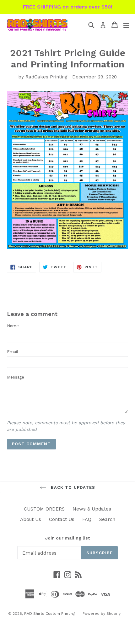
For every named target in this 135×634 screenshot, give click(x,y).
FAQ (86, 519)
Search (107, 519)
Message (15, 377)
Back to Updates (72, 487)
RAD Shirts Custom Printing (49, 613)
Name (13, 325)
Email (12, 351)
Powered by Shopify (102, 613)
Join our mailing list (67, 537)
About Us (30, 519)
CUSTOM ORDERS (44, 509)
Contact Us (61, 519)
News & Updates (92, 509)
